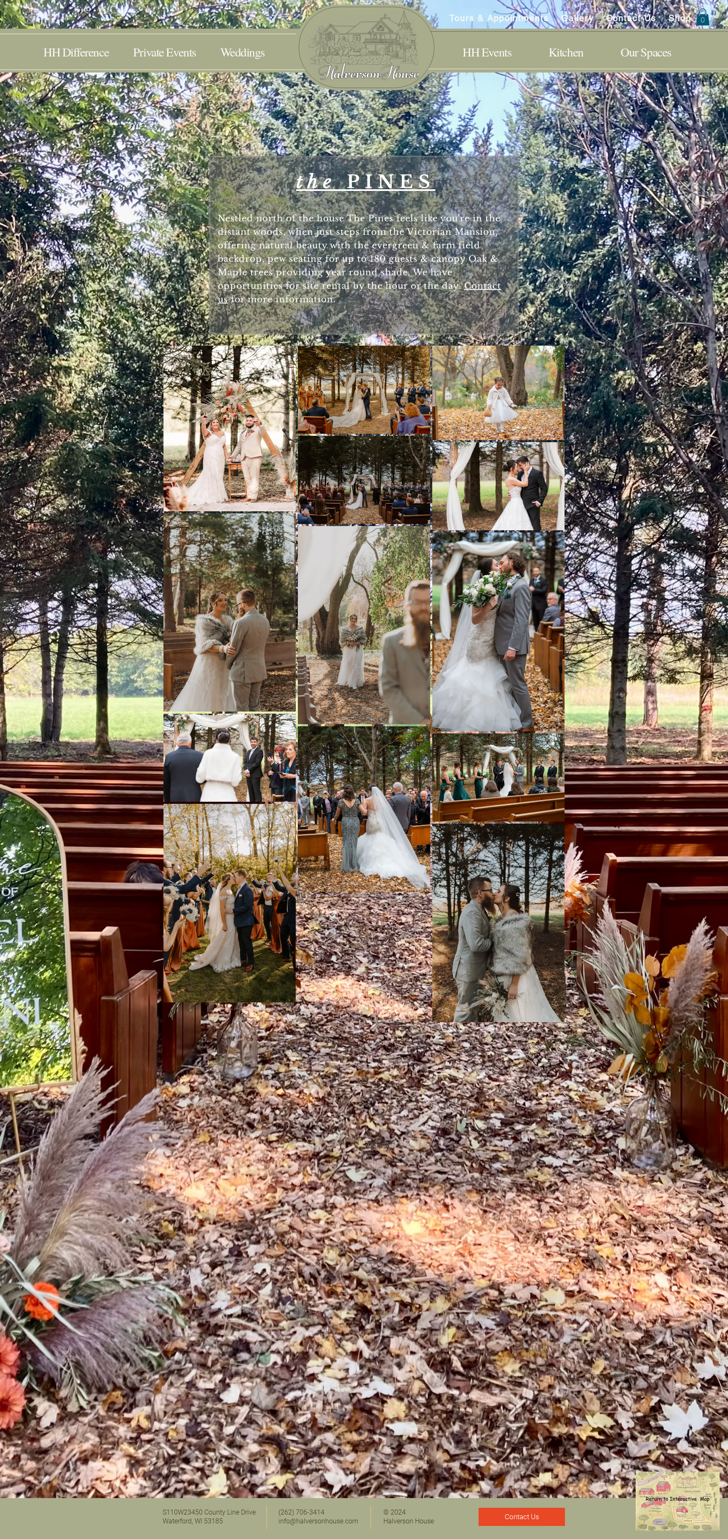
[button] (703, 17)
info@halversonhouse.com (318, 1521)
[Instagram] (30, 17)
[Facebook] (51, 17)
